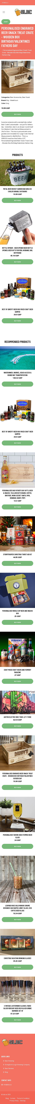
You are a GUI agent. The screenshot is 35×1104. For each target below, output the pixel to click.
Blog (6, 1072)
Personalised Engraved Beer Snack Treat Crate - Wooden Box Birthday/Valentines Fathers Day (17, 776)
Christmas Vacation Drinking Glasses (17, 958)
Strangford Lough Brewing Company (17, 1065)
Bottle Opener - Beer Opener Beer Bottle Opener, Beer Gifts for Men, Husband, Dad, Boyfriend (17, 250)
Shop (6, 22)
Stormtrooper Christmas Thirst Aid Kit (17, 554)
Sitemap (22, 1101)
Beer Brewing (9, 1061)
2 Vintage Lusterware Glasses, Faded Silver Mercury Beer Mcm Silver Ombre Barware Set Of (17, 1008)
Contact (12, 1098)
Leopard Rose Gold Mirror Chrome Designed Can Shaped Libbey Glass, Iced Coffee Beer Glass (17, 908)
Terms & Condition (23, 1098)
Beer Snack (26, 97)
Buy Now (17, 114)
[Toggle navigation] (3, 12)
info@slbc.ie (5, 2)
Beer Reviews (9, 1068)
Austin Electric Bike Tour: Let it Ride (17, 717)
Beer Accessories (16, 97)
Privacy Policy (14, 1101)
